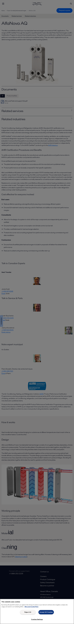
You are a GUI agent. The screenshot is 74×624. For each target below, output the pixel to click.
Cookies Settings (37, 619)
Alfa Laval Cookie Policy (31, 607)
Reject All (27, 612)
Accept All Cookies (46, 612)
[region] (37, 611)
